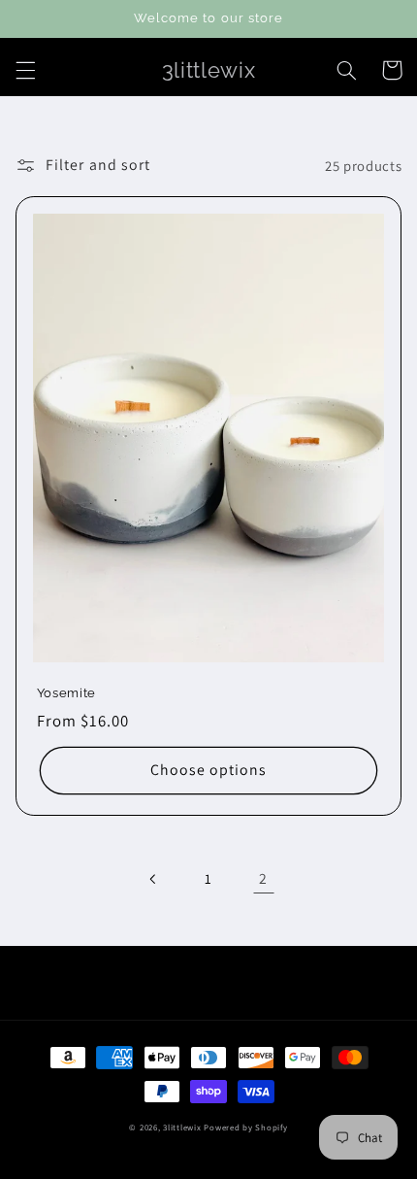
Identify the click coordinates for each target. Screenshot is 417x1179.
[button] (25, 70)
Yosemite (66, 693)
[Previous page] (153, 879)
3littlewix (182, 1127)
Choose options (209, 769)
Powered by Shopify (245, 1127)
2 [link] (263, 878)
